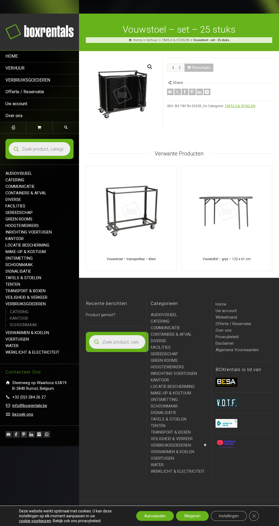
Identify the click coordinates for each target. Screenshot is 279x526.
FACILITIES (15, 206)
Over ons (14, 115)
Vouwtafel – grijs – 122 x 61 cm (227, 259)
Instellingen (229, 516)
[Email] (8, 434)
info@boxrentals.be (29, 405)
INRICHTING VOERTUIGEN (28, 232)
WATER (12, 345)
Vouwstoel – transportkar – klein (131, 259)
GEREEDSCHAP (19, 212)
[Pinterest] (24, 434)
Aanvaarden (155, 516)
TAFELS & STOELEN (23, 277)
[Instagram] (39, 434)
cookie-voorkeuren (35, 521)
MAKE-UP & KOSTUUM (25, 251)
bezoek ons (22, 414)
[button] (150, 67)
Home (221, 304)
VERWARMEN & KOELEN (27, 332)
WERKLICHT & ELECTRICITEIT (32, 352)
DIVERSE (13, 199)
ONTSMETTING (19, 258)
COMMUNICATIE (20, 186)
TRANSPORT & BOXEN (25, 290)
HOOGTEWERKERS (22, 225)
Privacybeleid (227, 336)
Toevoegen (201, 67)
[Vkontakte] (207, 92)
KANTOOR (14, 238)
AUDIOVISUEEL (18, 173)
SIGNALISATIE (18, 271)
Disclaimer (225, 343)
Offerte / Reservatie (24, 91)
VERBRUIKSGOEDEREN (27, 80)
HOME (11, 56)
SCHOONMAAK (19, 264)
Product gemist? (101, 314)
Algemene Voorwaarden (237, 349)
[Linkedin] (31, 434)
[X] (177, 92)
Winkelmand (226, 317)
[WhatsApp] (47, 434)
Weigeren (192, 516)
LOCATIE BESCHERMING (27, 245)
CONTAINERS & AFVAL (26, 193)
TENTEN (12, 284)
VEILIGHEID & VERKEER (26, 297)
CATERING (14, 180)
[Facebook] (16, 434)
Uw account (16, 103)
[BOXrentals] (39, 31)
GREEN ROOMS (18, 219)
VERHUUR (15, 68)
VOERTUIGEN (17, 339)
